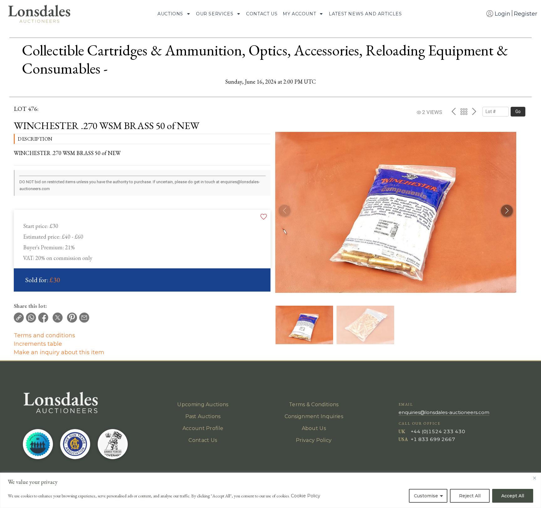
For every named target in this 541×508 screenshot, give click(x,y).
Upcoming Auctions (202, 404)
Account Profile (203, 428)
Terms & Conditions (313, 404)
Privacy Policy (314, 440)
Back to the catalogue (464, 112)
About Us (314, 428)
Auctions (170, 14)
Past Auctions (203, 416)
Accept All (512, 496)
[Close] (534, 478)
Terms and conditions (44, 335)
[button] (507, 211)
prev (453, 111)
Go (518, 111)
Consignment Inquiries (314, 416)
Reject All (470, 496)
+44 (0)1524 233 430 (438, 431)
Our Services (214, 14)
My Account (299, 14)
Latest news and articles (365, 14)
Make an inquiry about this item (59, 352)
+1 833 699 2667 (433, 439)
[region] (270, 490)
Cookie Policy (305, 496)
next (474, 111)
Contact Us (261, 14)
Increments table (38, 343)
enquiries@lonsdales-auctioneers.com (444, 412)
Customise (426, 496)
